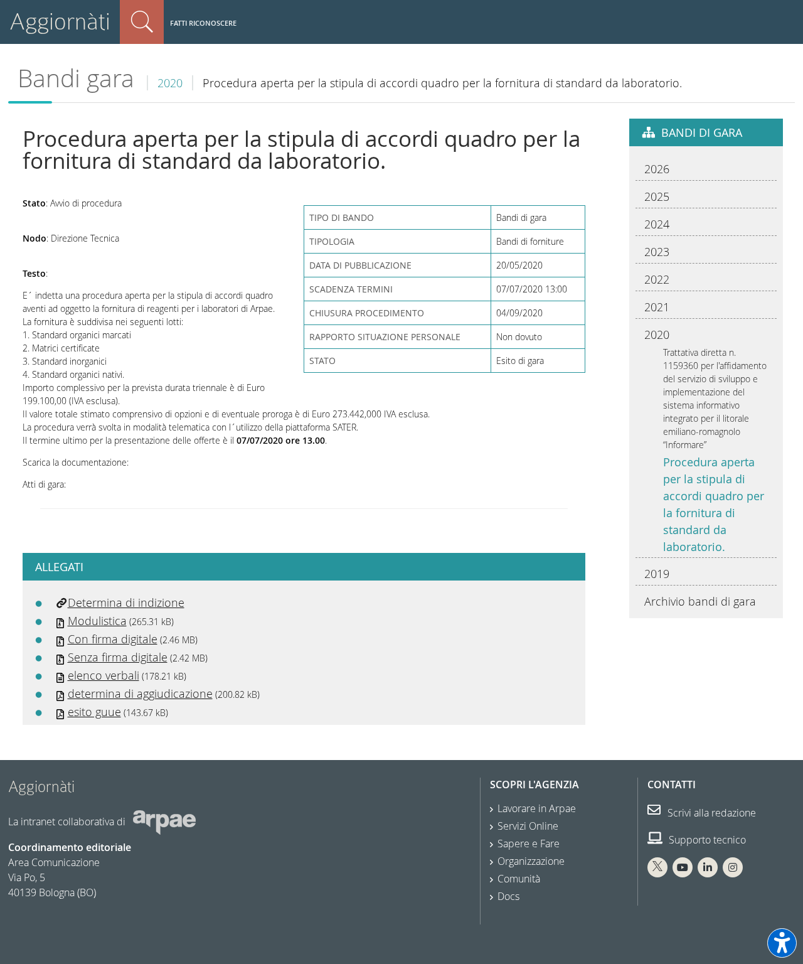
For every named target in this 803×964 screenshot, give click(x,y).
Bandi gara (76, 78)
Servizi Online (527, 826)
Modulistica (97, 620)
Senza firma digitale (118, 657)
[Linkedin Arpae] (708, 867)
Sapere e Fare (528, 843)
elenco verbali (103, 675)
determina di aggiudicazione (140, 693)
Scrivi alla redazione (710, 813)
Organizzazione (531, 861)
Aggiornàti (59, 21)
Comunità (518, 879)
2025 (656, 196)
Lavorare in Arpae (536, 808)
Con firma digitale (112, 638)
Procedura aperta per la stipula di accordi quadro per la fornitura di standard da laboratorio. (713, 504)
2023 (656, 251)
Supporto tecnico (706, 840)
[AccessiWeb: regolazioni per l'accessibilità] (782, 943)
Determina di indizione (126, 602)
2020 (170, 82)
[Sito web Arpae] (164, 821)
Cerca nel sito (142, 22)
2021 (656, 306)
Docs (508, 896)
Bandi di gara (701, 132)
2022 (656, 279)
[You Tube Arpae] (683, 867)
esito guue (94, 711)
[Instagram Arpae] (733, 867)
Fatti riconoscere (203, 23)
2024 (656, 224)
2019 (656, 573)
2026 (656, 168)
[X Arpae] (657, 867)
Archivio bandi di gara (700, 601)
